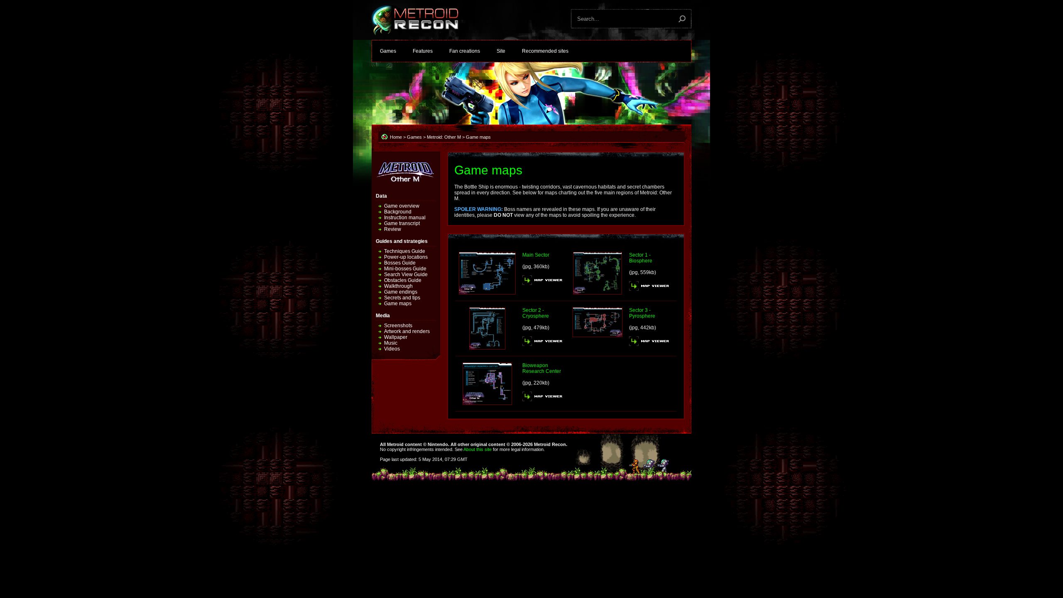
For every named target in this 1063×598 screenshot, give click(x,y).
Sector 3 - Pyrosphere (642, 313)
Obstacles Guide (402, 280)
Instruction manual (405, 218)
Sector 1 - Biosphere (640, 258)
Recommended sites (545, 51)
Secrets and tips (402, 298)
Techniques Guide (404, 251)
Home (396, 137)
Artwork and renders (407, 331)
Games (388, 51)
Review (392, 229)
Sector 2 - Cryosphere (535, 313)
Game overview (401, 206)
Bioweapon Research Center (541, 368)
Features (423, 51)
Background (397, 212)
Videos (392, 349)
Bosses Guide (400, 263)
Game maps (397, 303)
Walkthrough (398, 286)
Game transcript (402, 223)
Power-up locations (406, 257)
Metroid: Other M (444, 137)
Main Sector (535, 255)
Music (390, 343)
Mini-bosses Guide (405, 269)
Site (501, 51)
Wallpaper (395, 337)
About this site (477, 449)
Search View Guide (406, 274)
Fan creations (464, 51)
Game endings (400, 292)
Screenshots (398, 325)
